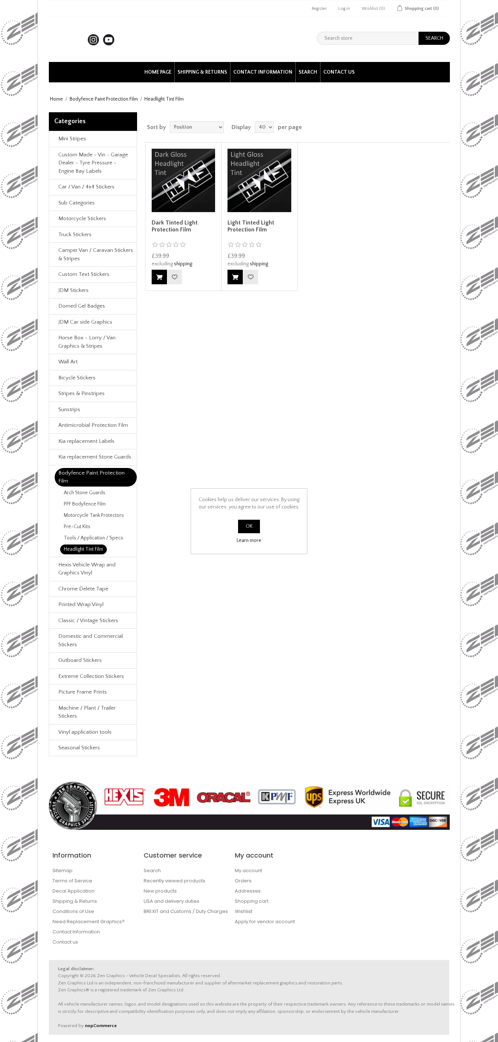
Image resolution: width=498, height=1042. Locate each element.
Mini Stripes (72, 139)
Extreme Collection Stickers (91, 676)
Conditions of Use (73, 911)
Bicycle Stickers (77, 378)
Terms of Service (72, 880)
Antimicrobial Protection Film (93, 425)
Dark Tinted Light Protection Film (175, 226)
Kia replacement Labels (86, 441)
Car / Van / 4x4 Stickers (86, 187)
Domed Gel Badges (81, 306)
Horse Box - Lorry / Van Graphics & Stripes (87, 342)
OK (249, 526)
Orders (243, 880)
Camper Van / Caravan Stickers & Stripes (95, 254)
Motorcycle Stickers (82, 218)
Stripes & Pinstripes (81, 393)
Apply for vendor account (265, 921)
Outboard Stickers (80, 660)
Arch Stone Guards (84, 493)
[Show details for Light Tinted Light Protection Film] (259, 180)
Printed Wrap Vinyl (81, 604)
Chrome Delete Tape (83, 589)
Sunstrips (69, 409)
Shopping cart (251, 901)
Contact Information (262, 72)
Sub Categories (76, 203)
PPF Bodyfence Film (85, 504)
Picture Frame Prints (82, 692)
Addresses (248, 890)
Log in (344, 8)
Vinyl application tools (85, 732)
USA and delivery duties (171, 901)
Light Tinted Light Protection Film (250, 226)
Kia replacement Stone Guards (94, 457)
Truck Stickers (75, 234)
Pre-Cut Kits (77, 527)
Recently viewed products (174, 880)
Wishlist (243, 911)
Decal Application (73, 890)
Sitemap (62, 870)
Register (319, 8)
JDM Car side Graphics (85, 322)
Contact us (339, 72)
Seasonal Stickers (79, 748)
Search (308, 72)
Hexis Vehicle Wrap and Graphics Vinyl (87, 569)
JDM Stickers (73, 290)
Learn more (249, 540)
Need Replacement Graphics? (88, 921)
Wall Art (68, 362)
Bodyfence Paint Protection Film (104, 99)
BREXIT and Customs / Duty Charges (186, 911)
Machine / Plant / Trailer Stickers (87, 712)
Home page (157, 72)
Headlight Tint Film (83, 549)
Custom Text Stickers (83, 274)
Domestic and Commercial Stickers (90, 640)
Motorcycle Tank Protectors (94, 515)
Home (56, 99)
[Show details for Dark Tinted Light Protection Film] (183, 180)
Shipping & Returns (202, 72)
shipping (183, 264)
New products (160, 890)
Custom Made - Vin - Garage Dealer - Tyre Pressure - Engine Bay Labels (93, 163)
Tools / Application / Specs (93, 538)
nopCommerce (101, 1025)
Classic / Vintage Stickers (88, 620)
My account (248, 870)
